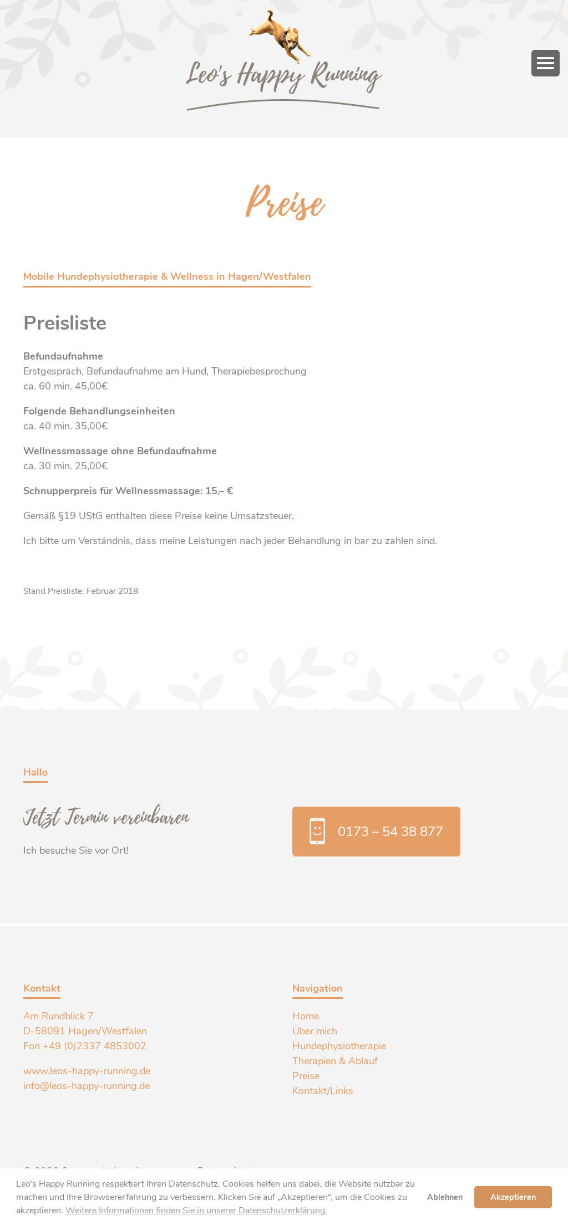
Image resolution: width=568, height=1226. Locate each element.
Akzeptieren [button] (513, 1197)
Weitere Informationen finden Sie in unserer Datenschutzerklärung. (196, 1210)
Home (305, 1016)
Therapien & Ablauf (335, 1061)
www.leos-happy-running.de (86, 1071)
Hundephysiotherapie (339, 1046)
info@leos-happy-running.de (86, 1085)
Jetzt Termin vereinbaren (106, 814)
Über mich (314, 1031)
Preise (306, 1076)
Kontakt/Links (322, 1090)
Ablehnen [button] (445, 1197)
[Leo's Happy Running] (284, 15)
